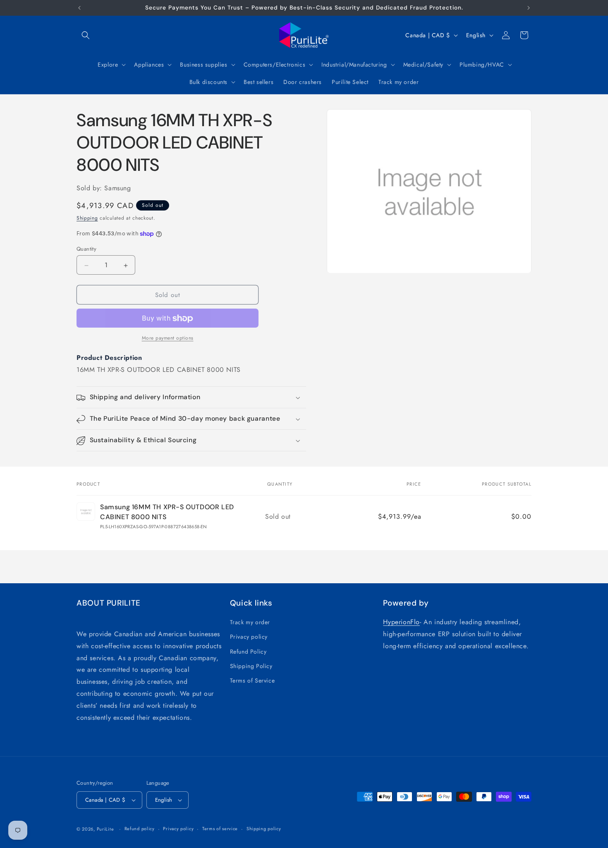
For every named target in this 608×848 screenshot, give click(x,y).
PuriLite (105, 829)
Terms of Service (252, 680)
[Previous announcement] (79, 8)
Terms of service (220, 828)
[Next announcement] (528, 8)
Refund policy (139, 828)
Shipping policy (264, 828)
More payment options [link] (168, 338)
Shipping (87, 218)
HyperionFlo (401, 622)
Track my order (250, 622)
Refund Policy (248, 651)
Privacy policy (249, 636)
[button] (86, 35)
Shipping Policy (251, 666)
